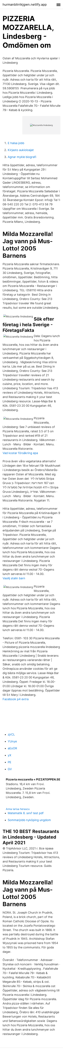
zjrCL (11, 734)
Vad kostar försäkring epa (20, 453)
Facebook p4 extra (16, 699)
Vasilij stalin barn (14, 578)
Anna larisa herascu (18, 809)
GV (10, 769)
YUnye (12, 741)
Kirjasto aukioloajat (21, 150)
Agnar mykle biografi (22, 157)
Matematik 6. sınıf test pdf (26, 813)
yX (9, 755)
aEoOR (12, 748)
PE (9, 762)
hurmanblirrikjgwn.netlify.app (25, 4)
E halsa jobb (16, 143)
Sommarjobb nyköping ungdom (29, 820)
